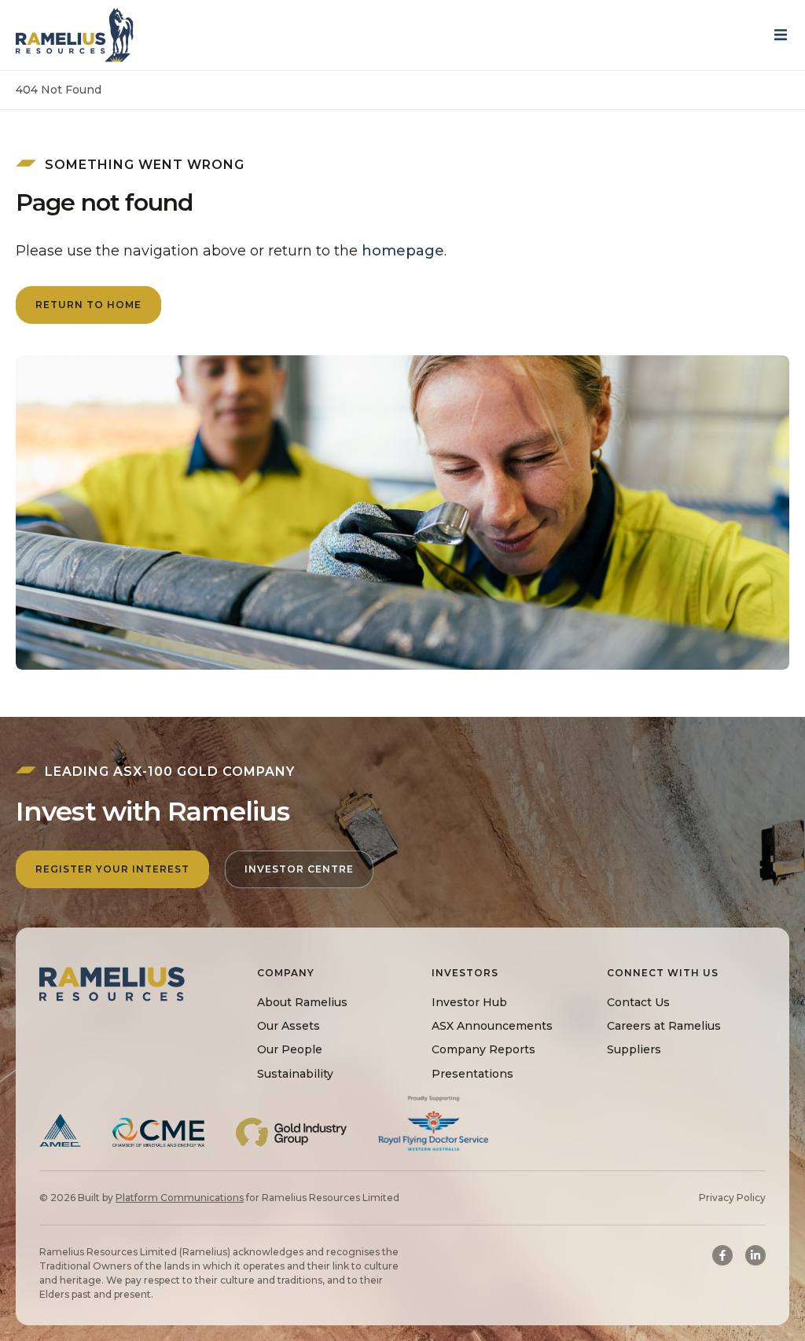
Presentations (472, 1074)
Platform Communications (180, 1197)
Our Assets (288, 1026)
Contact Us (638, 1002)
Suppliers (634, 1049)
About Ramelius (302, 1002)
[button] (785, 35)
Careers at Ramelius (664, 1026)
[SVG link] (75, 35)
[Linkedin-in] (755, 1255)
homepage (403, 250)
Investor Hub (469, 1002)
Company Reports (483, 1049)
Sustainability (295, 1074)
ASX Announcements (492, 1026)
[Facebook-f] (722, 1255)
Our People (289, 1049)
